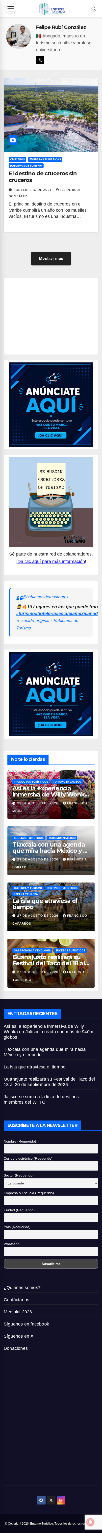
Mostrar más (51, 258)
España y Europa (26, 894)
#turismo (25, 613)
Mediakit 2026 (18, 1311)
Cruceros (17, 159)
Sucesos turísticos (29, 837)
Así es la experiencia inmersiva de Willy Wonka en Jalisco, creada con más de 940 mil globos (50, 1032)
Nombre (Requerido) (20, 1141)
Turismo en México (62, 837)
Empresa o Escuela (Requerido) (29, 1193)
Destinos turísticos (62, 887)
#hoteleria (45, 613)
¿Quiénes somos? (22, 1287)
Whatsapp (12, 1244)
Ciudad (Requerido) (19, 1210)
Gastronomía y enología (32, 950)
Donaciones (16, 1348)
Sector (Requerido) (19, 1175)
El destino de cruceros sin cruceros (42, 176)
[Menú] (11, 9)
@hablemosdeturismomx (45, 596)
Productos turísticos (31, 781)
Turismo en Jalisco (67, 781)
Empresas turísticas (45, 159)
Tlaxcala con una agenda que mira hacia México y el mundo (50, 850)
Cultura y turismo (28, 887)
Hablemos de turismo (26, 165)
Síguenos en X (19, 1336)
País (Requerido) (17, 1227)
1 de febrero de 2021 (32, 190)
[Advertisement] (55, 315)
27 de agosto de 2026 (38, 915)
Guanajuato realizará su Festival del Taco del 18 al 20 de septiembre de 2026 (50, 963)
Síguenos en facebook (26, 1324)
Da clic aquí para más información (51, 561)
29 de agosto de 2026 (38, 803)
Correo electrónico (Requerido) (28, 1158)
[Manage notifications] (90, 1522)
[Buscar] (93, 8)
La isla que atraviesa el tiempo (44, 904)
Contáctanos (16, 1299)
